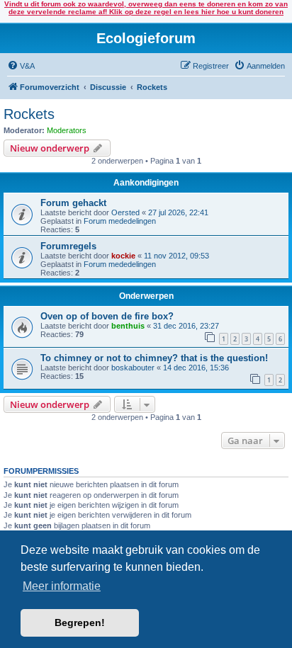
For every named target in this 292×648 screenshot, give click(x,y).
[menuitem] (21, 65)
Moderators (66, 130)
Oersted (125, 212)
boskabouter (133, 367)
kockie (123, 255)
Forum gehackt (73, 203)
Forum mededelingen (120, 221)
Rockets (29, 114)
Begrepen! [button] (80, 622)
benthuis (128, 326)
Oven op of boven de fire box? (107, 316)
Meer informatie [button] (62, 586)
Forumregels (68, 246)
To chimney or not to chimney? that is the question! (154, 358)
